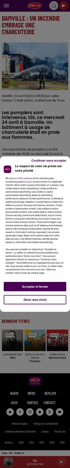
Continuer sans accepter (48, 160)
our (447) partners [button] (23, 178)
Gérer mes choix (35, 299)
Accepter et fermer (35, 286)
